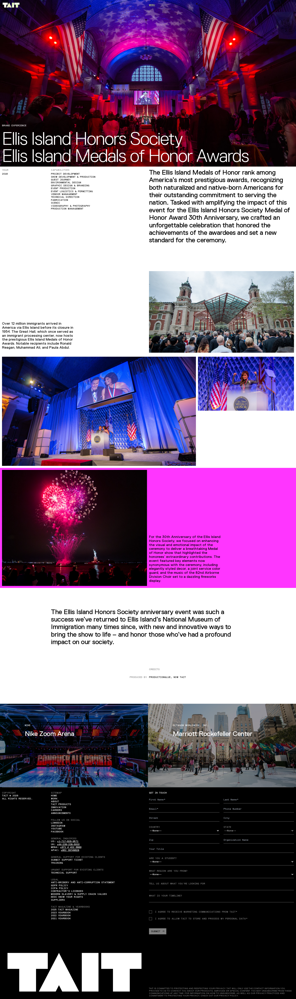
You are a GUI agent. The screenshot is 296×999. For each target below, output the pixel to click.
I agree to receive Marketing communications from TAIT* (196, 911)
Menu (152, 5)
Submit (155, 931)
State (227, 827)
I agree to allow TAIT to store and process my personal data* (201, 918)
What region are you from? (168, 870)
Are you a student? (163, 858)
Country (154, 827)
